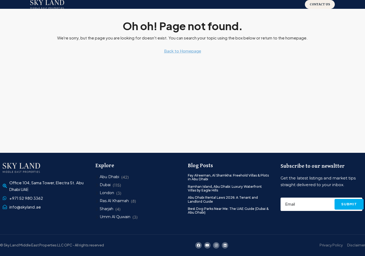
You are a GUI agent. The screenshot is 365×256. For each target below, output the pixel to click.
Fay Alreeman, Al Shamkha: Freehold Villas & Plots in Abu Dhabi (228, 177)
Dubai (105, 184)
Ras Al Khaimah (114, 200)
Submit (349, 204)
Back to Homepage (182, 50)
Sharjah (106, 208)
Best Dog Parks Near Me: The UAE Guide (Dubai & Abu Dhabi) (228, 210)
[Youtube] (207, 245)
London (107, 192)
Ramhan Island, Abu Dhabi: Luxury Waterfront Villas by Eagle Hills (225, 188)
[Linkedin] (225, 245)
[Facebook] (198, 245)
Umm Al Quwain (115, 216)
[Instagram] (216, 245)
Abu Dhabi (109, 176)
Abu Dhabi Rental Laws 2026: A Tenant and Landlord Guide (223, 199)
